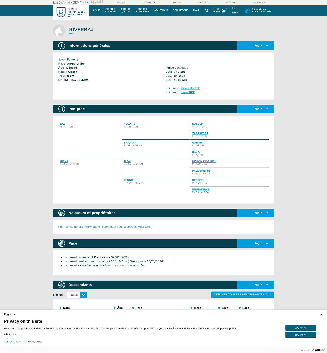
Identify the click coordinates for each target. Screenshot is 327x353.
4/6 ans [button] (125, 10)
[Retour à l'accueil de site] (71, 12)
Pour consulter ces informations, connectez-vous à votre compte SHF (104, 227)
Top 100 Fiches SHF (142, 10)
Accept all (300, 327)
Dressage (203, 2)
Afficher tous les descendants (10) (241, 294)
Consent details (12, 341)
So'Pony (120, 2)
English (8, 314)
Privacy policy (34, 341)
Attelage (231, 2)
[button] (207, 10)
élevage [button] (110, 10)
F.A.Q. (196, 10)
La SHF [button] (95, 10)
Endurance (259, 2)
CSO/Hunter (148, 2)
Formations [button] (180, 10)
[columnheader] (85, 308)
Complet (176, 2)
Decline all (300, 334)
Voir (258, 46)
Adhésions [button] (161, 10)
